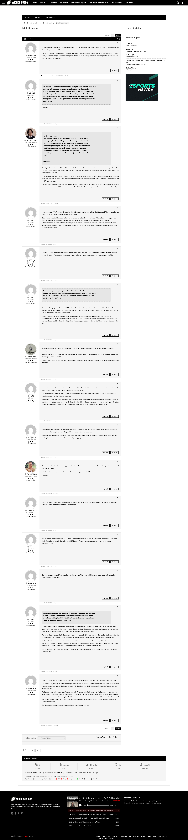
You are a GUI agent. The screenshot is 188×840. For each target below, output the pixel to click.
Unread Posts (86, 773)
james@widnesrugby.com (133, 803)
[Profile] (29, 60)
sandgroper (32, 438)
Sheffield (129, 44)
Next (117, 35)
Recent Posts (50, 17)
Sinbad (32, 547)
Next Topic (112, 737)
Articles (53, 3)
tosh (128, 45)
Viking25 (32, 93)
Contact (129, 3)
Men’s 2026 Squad (78, 3)
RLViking (61, 773)
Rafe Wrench (32, 510)
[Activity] (30, 60)
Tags (96, 773)
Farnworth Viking (132, 51)
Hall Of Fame (116, 3)
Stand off (37, 773)
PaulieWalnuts (32, 474)
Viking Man (32, 55)
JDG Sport (25, 836)
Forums (43, 3)
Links (149, 836)
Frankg (32, 220)
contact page (155, 803)
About (98, 836)
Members (38, 17)
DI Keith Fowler (32, 141)
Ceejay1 (32, 261)
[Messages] (32, 60)
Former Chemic (32, 357)
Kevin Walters (131, 68)
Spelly (129, 70)
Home (34, 3)
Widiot (129, 56)
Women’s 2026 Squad (99, 3)
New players (130, 49)
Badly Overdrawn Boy (133, 64)
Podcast (64, 3)
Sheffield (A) (130, 55)
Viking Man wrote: (50, 136)
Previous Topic (100, 737)
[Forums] (24, 23)
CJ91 (32, 396)
